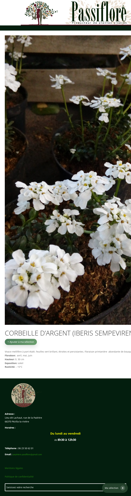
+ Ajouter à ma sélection (21, 341)
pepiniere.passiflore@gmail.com (27, 454)
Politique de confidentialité (19, 476)
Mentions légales (14, 468)
